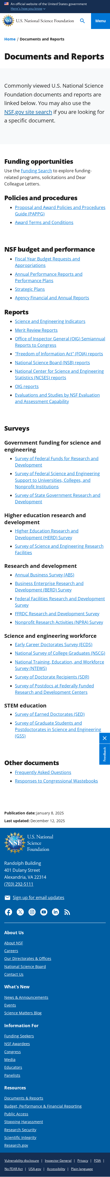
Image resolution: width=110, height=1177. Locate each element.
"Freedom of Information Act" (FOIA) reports (59, 354)
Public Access (16, 1113)
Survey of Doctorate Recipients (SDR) (52, 677)
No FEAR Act (14, 1169)
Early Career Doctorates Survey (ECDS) (53, 644)
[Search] (82, 21)
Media (9, 1059)
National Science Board (25, 966)
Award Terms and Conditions (44, 222)
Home (9, 39)
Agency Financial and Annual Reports (52, 298)
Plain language (82, 1169)
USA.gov (35, 1169)
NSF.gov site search (28, 112)
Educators (13, 1067)
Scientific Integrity (20, 1137)
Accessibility (56, 1169)
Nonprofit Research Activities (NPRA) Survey (59, 622)
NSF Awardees (17, 1043)
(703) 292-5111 (18, 884)
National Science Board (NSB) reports (52, 363)
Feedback (104, 754)
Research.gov (16, 1145)
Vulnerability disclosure (22, 1160)
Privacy (82, 1160)
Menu (100, 20)
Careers (11, 950)
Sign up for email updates (38, 897)
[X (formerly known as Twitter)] (20, 912)
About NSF (13, 942)
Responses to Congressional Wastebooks (56, 781)
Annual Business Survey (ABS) (44, 575)
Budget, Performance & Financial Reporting (43, 1106)
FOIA (97, 1160)
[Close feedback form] (104, 738)
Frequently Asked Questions (43, 772)
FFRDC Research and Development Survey (57, 614)
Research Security (20, 1129)
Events (10, 1005)
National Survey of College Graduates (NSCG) (60, 653)
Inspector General (58, 1160)
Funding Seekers (19, 1035)
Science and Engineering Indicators (50, 321)
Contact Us (13, 974)
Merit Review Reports (36, 330)
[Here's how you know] (55, 6)
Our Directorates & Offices (27, 958)
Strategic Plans (30, 289)
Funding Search (36, 171)
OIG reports (27, 386)
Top (100, 793)
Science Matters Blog (23, 1012)
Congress (12, 1051)
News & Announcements (26, 997)
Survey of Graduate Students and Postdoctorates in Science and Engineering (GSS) (58, 729)
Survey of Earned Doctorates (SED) (50, 714)
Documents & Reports (23, 1098)
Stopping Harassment (23, 1121)
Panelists (12, 1075)
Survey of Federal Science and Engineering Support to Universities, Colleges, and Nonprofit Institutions (57, 480)
